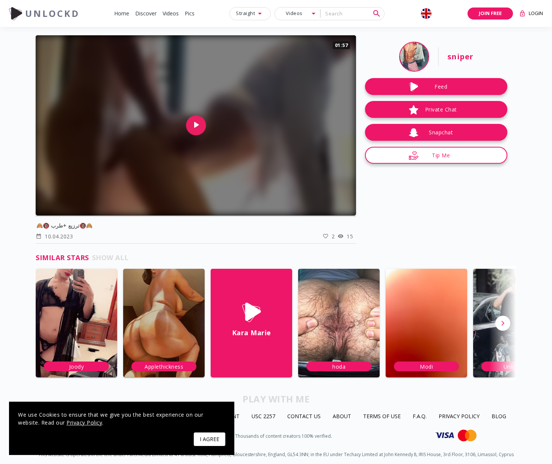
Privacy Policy (459, 416)
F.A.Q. (420, 416)
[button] (121, 14)
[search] (376, 13)
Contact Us (304, 416)
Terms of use (382, 416)
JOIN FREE (490, 13)
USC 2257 (263, 416)
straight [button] (245, 13)
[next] (502, 323)
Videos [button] (294, 13)
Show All (110, 257)
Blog (499, 416)
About (342, 416)
